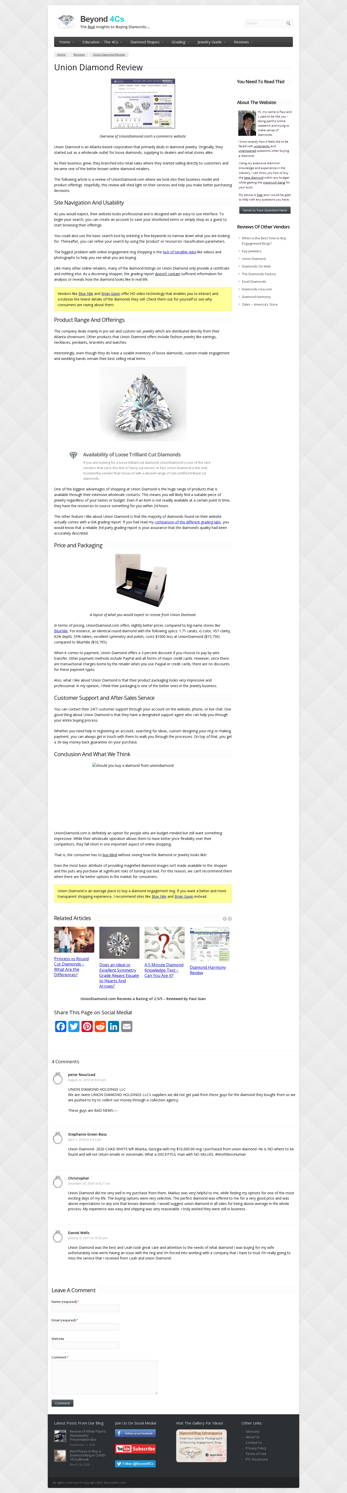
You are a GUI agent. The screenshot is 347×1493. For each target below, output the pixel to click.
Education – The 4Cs (100, 41)
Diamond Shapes (145, 41)
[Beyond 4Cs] (102, 28)
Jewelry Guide (210, 41)
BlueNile (61, 630)
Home (64, 41)
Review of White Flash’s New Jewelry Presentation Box (88, 1435)
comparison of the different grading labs (188, 522)
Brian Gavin (110, 293)
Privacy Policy (256, 1448)
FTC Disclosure (257, 1459)
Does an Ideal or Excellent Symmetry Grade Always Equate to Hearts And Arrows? (119, 975)
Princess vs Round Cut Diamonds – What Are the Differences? (71, 966)
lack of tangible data (179, 252)
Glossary (253, 1431)
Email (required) (65, 1320)
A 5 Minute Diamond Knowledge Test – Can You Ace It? (164, 970)
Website (58, 1338)
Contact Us (254, 1442)
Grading (178, 41)
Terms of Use (256, 1453)
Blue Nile (85, 293)
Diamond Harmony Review (208, 970)
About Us (253, 1437)
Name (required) (65, 1301)
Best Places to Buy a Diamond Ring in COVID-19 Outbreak (88, 1455)
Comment (60, 1357)
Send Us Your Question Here (265, 210)
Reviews (241, 41)
